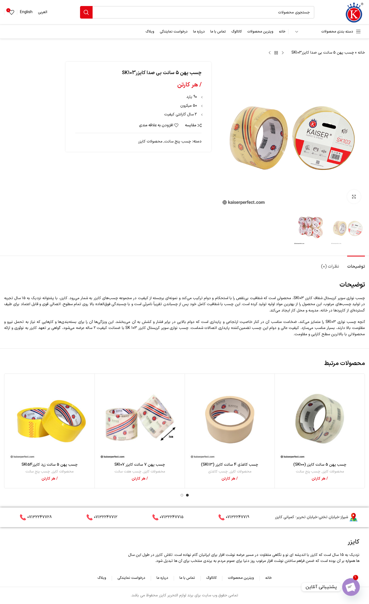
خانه (361, 53)
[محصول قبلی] (282, 53)
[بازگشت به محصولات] (276, 53)
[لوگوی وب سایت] (354, 12)
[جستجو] (86, 12)
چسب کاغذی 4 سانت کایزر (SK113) (229, 465)
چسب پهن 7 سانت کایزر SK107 (139, 465)
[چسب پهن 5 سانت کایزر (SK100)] (320, 419)
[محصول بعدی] (269, 53)
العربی (42, 12)
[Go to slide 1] (187, 495)
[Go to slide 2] (182, 495)
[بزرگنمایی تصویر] (354, 196)
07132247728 (39, 517)
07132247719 (237, 517)
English (26, 12)
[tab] (356, 264)
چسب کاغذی (218, 471)
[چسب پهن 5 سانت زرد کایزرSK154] (49, 419)
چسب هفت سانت (127, 471)
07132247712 (105, 517)
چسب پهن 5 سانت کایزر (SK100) (319, 465)
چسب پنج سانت (177, 141)
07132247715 (172, 517)
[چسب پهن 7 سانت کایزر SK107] (140, 419)
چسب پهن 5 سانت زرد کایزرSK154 (50, 465)
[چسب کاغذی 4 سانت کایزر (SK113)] (230, 419)
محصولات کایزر (150, 141)
